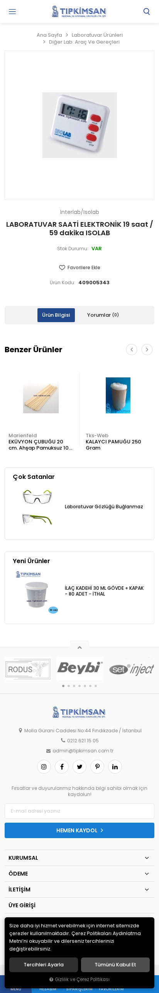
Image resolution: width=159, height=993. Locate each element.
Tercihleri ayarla (44, 964)
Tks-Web (97, 435)
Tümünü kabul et (115, 964)
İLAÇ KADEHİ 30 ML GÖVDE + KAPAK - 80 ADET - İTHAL (104, 591)
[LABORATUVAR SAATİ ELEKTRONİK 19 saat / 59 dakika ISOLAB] (79, 125)
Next (147, 349)
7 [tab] (95, 685)
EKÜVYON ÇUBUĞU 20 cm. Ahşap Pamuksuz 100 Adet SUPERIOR (40, 445)
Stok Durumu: (72, 248)
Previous (131, 349)
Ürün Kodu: (62, 282)
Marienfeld (22, 435)
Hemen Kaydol (77, 830)
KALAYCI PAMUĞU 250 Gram (113, 444)
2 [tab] (68, 685)
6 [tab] (90, 685)
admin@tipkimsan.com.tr (82, 751)
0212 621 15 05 (83, 740)
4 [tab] (79, 685)
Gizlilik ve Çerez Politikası (82, 979)
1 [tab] (63, 685)
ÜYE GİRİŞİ (22, 905)
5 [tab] (84, 685)
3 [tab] (74, 685)
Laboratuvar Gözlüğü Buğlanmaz (104, 506)
